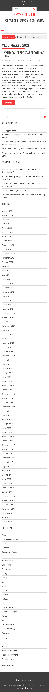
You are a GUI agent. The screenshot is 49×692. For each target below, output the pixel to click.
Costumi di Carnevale (11, 539)
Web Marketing (8, 628)
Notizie (5, 599)
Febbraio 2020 (8, 343)
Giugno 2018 (7, 419)
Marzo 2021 (7, 304)
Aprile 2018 (6, 428)
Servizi (4, 616)
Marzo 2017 (7, 483)
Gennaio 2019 (7, 389)
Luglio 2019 (6, 364)
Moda (4, 590)
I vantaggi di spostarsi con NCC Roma (23, 54)
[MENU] (2, 29)
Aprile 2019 (6, 377)
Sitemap (24, 5)
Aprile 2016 (6, 517)
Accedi (4, 646)
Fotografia (6, 573)
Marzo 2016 (7, 521)
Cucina (4, 543)
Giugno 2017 (7, 470)
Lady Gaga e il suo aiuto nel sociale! (24, 190)
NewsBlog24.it (25, 14)
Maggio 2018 (7, 424)
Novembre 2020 (8, 317)
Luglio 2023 (6, 224)
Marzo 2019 (7, 381)
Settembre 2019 (8, 355)
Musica (5, 594)
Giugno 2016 (7, 513)
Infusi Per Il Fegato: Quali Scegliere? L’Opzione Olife (23, 149)
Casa (4, 535)
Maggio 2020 (7, 334)
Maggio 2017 (7, 475)
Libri (3, 582)
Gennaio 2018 (7, 441)
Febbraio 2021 (8, 309)
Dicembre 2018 (8, 394)
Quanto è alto (7, 607)
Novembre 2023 (8, 215)
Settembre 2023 (8, 219)
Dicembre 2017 (8, 445)
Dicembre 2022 (8, 253)
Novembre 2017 (8, 449)
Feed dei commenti (10, 655)
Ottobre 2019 (7, 351)
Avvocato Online (9, 665)
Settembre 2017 (8, 458)
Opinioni (5, 603)
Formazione (7, 569)
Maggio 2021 (7, 300)
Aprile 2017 (6, 479)
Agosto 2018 (7, 411)
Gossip (4, 577)
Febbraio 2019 (8, 385)
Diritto (4, 556)
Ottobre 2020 (7, 321)
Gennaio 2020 (7, 347)
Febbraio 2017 (8, 487)
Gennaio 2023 (7, 249)
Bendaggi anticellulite (11, 130)
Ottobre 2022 (7, 262)
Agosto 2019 (7, 360)
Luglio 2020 (6, 330)
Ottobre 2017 (7, 453)
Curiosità (5, 548)
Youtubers (6, 633)
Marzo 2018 (7, 432)
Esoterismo (6, 565)
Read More (8, 102)
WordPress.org (8, 659)
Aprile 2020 (6, 338)
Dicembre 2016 (8, 496)
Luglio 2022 (6, 275)
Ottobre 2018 (7, 402)
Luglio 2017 (6, 466)
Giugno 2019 (7, 368)
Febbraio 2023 (8, 245)
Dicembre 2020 (8, 313)
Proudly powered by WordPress (15, 685)
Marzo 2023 (7, 241)
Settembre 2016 (8, 509)
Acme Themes (26, 688)
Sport (4, 620)
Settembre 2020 (8, 326)
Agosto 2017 (7, 462)
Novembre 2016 (8, 500)
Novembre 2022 (8, 258)
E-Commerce (7, 560)
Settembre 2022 (8, 266)
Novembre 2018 (8, 398)
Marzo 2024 (7, 211)
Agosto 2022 (7, 270)
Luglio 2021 (6, 296)
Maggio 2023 (7, 232)
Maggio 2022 (7, 283)
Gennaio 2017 (7, 492)
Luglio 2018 (6, 415)
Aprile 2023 (6, 236)
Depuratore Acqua (9, 552)
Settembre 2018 (8, 407)
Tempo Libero (8, 624)
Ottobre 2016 (7, 504)
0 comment (36, 60)
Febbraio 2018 (8, 436)
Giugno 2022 (7, 279)
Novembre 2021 (8, 292)
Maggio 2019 (7, 372)
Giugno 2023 (7, 228)
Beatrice (22, 60)
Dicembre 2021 (8, 287)
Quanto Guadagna (9, 611)
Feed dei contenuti (9, 650)
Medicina (5, 586)
